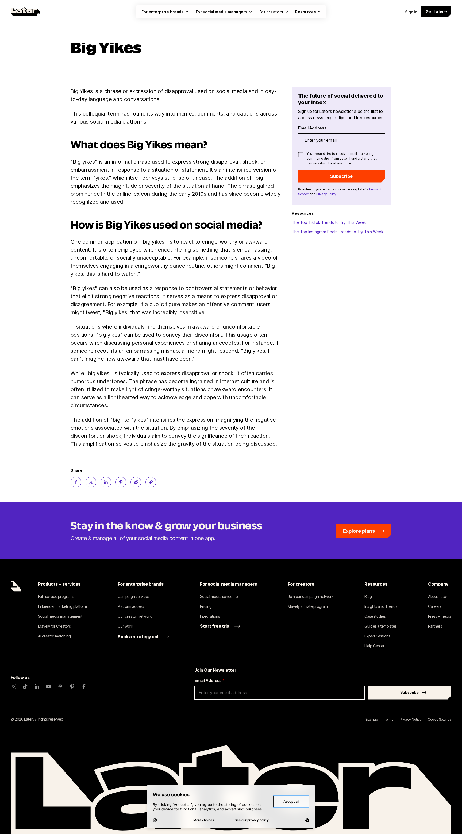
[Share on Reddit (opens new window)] (135, 482)
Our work (125, 626)
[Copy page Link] (150, 482)
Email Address (209, 680)
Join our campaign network (310, 596)
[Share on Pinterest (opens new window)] (121, 482)
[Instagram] (13, 686)
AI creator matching (54, 636)
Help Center (374, 646)
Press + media (439, 616)
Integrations (210, 616)
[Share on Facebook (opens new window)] (76, 482)
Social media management (60, 616)
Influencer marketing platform (62, 606)
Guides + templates (380, 626)
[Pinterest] (72, 686)
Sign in (411, 12)
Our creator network (135, 616)
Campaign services (133, 596)
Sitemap (371, 719)
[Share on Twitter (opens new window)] (91, 482)
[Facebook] (84, 686)
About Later (437, 596)
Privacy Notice (410, 719)
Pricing (206, 606)
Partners (435, 626)
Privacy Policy (326, 194)
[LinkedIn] (37, 686)
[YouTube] (48, 686)
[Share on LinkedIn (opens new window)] (106, 482)
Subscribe (341, 176)
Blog (368, 596)
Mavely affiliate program (308, 606)
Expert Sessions (377, 636)
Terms (388, 719)
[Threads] (60, 686)
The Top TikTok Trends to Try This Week (329, 222)
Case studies (375, 616)
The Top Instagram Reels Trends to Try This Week (337, 231)
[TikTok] (25, 686)
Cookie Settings (439, 719)
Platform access (131, 606)
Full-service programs (56, 596)
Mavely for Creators (54, 626)
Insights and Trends (380, 606)
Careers (434, 606)
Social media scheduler (219, 596)
